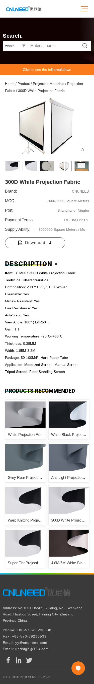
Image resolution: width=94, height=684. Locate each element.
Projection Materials (48, 84)
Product (24, 84)
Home (10, 84)
